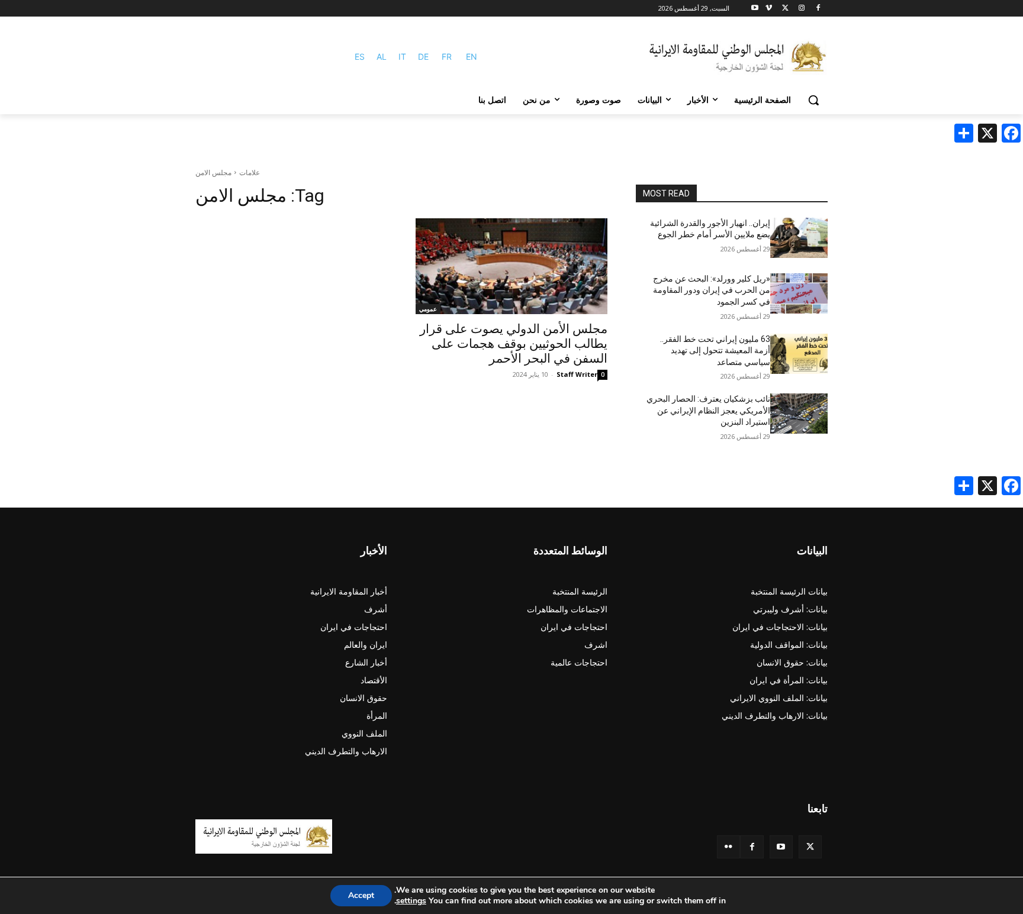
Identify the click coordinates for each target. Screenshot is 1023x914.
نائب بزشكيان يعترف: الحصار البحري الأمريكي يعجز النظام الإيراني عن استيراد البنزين (708, 410)
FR (447, 56)
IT (402, 56)
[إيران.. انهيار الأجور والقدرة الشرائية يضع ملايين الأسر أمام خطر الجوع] (799, 238)
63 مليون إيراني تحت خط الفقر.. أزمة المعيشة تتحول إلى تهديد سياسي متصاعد (715, 350)
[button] (813, 100)
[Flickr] (728, 846)
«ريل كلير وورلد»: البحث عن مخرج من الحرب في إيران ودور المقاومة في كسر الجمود (711, 290)
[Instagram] (801, 8)
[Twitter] (810, 846)
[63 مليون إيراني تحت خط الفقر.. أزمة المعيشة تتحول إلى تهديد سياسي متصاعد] (799, 354)
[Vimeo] (769, 8)
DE (423, 56)
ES (360, 56)
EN (471, 56)
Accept (361, 895)
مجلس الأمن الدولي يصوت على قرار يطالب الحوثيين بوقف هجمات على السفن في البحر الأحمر (513, 344)
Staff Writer (576, 374)
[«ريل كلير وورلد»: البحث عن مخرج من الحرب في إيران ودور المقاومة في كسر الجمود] (799, 293)
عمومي (428, 309)
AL (382, 56)
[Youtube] (755, 8)
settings (411, 901)
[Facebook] (818, 8)
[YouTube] (781, 846)
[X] (785, 8)
